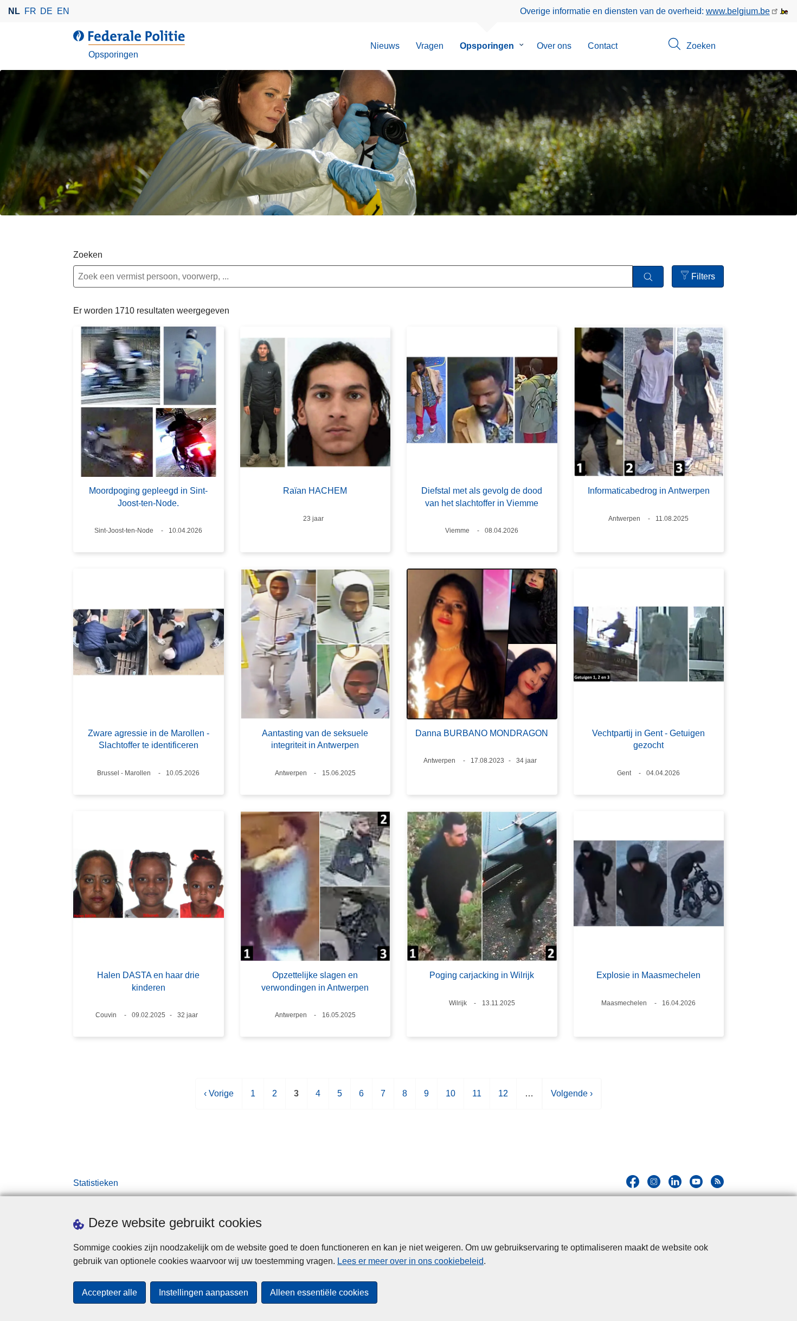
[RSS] (717, 1181)
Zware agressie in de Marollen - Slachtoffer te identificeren (148, 739)
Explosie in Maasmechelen (648, 975)
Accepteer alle (109, 1292)
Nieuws (385, 45)
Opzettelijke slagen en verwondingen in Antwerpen (315, 981)
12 (503, 1099)
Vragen (430, 45)
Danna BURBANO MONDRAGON (481, 733)
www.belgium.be (738, 11)
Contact (603, 45)
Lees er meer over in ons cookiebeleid (410, 1261)
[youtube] (696, 1181)
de (46, 11)
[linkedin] (675, 1181)
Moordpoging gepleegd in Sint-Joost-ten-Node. (148, 496)
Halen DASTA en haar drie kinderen (148, 981)
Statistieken (95, 1183)
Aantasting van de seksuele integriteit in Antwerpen (315, 739)
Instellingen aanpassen (203, 1292)
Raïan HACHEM (315, 490)
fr (30, 11)
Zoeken (87, 254)
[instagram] (653, 1181)
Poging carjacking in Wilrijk (481, 975)
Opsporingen (487, 45)
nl (14, 11)
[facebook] (632, 1181)
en (63, 11)
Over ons (554, 45)
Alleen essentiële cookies (319, 1292)
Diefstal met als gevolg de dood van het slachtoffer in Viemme (481, 496)
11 (476, 1099)
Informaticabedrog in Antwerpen (649, 490)
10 (450, 1099)
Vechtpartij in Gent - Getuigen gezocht (648, 739)
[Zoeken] (648, 277)
